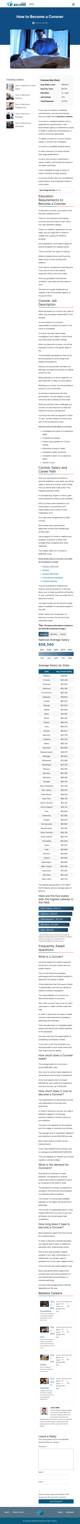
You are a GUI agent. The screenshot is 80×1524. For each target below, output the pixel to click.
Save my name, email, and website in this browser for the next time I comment (54, 1495)
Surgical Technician (50, 574)
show (58, 190)
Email (41, 1482)
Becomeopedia (67, 1410)
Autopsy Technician (50, 566)
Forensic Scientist (49, 581)
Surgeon (45, 570)
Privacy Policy (18, 1512)
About (7, 1512)
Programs (70, 1512)
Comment (43, 1446)
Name (41, 1472)
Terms (60, 1512)
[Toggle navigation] (73, 4)
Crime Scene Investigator (52, 577)
